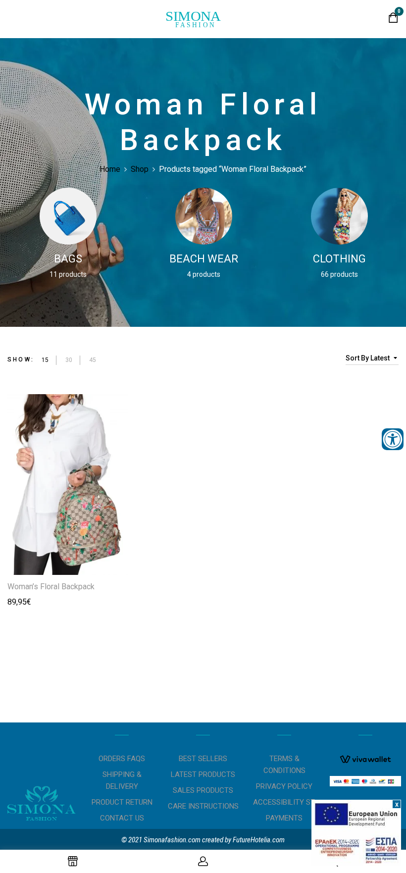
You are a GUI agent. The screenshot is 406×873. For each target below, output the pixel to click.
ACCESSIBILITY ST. (284, 802)
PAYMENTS (284, 818)
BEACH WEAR (203, 259)
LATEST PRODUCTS (203, 774)
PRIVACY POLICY (284, 786)
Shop (140, 169)
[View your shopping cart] (393, 19)
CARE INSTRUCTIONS (203, 806)
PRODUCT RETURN (122, 802)
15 (45, 360)
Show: (20, 359)
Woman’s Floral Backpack (51, 586)
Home (110, 169)
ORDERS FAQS (122, 758)
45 (92, 360)
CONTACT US (122, 818)
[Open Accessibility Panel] (393, 439)
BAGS (68, 259)
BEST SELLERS (203, 758)
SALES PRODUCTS (203, 790)
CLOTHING (339, 259)
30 (68, 360)
